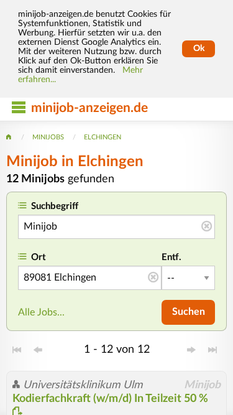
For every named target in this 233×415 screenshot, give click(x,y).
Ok (198, 48)
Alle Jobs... (41, 312)
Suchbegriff (54, 206)
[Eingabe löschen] (206, 227)
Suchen (188, 312)
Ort (38, 257)
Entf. (171, 257)
